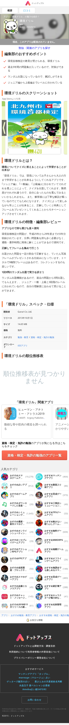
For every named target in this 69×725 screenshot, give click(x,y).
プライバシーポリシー (25, 657)
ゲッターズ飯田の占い (18, 681)
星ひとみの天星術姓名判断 (48, 681)
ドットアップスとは (24, 645)
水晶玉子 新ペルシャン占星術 (34, 685)
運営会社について (46, 657)
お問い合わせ (34, 699)
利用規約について (18, 651)
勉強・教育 (23, 337)
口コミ (27, 10)
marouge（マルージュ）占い (34, 677)
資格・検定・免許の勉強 (42, 337)
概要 (9, 10)
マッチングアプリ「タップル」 (34, 673)
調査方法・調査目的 (44, 645)
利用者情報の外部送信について (44, 651)
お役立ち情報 (36, 620)
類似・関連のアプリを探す (34, 48)
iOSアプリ (22, 345)
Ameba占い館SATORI (34, 689)
